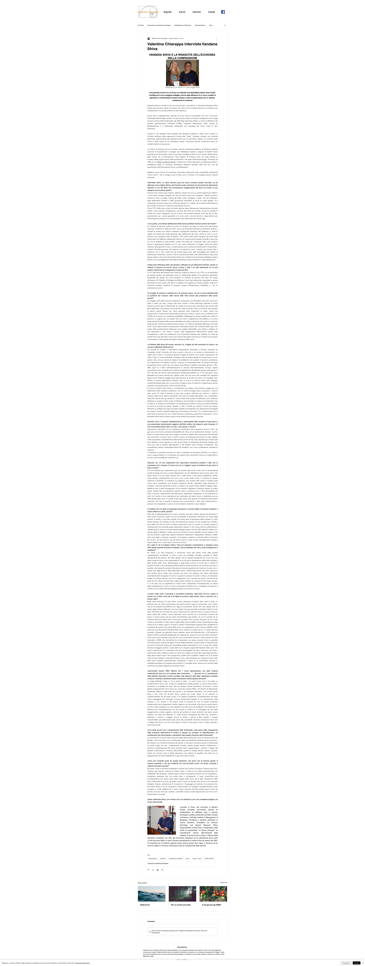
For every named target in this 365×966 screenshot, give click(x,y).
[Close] (363, 962)
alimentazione (153, 858)
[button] (225, 25)
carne (187, 858)
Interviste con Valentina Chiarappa (159, 25)
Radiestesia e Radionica (182, 25)
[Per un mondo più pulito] (182, 894)
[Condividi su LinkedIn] (157, 870)
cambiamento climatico (176, 858)
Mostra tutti (223, 882)
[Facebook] (223, 12)
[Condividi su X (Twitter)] (153, 870)
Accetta (356, 963)
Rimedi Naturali (200, 25)
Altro (210, 25)
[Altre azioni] (216, 38)
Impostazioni (346, 963)
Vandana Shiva (209, 858)
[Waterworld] (151, 894)
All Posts (141, 25)
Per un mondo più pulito (181, 905)
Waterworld (145, 905)
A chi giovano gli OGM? (211, 905)
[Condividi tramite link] (162, 870)
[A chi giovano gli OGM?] (213, 894)
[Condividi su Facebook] (148, 870)
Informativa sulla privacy (82, 963)
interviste (163, 858)
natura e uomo (196, 858)
